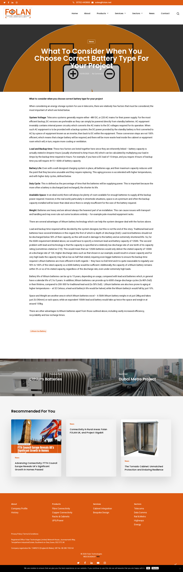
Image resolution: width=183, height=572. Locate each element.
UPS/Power (57, 520)
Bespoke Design (101, 512)
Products (101, 13)
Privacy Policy (16, 534)
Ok (148, 568)
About (87, 13)
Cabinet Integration (102, 508)
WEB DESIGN (88, 557)
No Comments (97, 74)
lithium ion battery (38, 331)
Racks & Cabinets (60, 516)
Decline (155, 568)
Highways (139, 520)
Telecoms (139, 508)
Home (75, 13)
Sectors (136, 13)
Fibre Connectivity (61, 508)
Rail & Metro (140, 516)
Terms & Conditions (30, 534)
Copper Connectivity (62, 512)
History (14, 512)
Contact (165, 13)
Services (119, 13)
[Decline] (180, 568)
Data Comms (140, 512)
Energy (137, 524)
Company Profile (19, 508)
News (151, 13)
